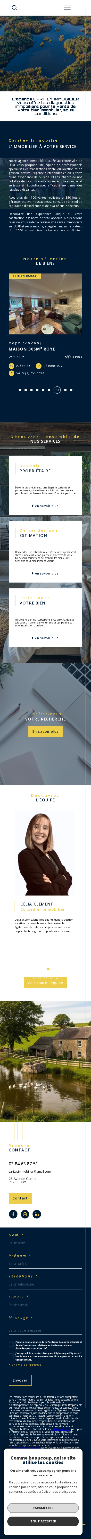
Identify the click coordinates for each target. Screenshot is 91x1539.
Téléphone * (24, 1262)
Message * (21, 1303)
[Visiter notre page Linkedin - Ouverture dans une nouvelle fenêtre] (36, 1200)
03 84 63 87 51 (23, 1149)
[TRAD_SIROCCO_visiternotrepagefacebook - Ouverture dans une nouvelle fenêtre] (13, 1200)
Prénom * (20, 1241)
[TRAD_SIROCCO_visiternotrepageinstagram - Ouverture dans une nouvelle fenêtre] (25, 1200)
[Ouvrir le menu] (67, 8)
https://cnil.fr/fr (61, 1415)
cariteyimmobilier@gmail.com (30, 1157)
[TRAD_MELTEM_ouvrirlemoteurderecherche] (14, 8)
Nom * (16, 1221)
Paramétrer (43, 1508)
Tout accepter (43, 1521)
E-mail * (19, 1283)
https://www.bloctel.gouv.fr (24, 1433)
